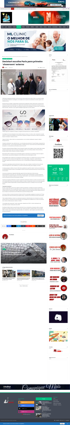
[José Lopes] (58, 227)
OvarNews (5, 67)
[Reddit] (32, 226)
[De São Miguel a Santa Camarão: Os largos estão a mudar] (9, 273)
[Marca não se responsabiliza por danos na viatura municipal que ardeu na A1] (38, 408)
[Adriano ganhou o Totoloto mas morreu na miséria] (38, 403)
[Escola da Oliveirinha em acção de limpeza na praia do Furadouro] (23, 273)
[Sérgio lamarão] (58, 259)
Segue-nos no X (52, 357)
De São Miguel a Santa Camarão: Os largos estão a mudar (8, 279)
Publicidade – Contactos (57, 404)
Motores (49, 26)
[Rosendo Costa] (58, 279)
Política (23, 26)
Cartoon (45, 26)
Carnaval (27, 26)
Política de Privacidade (57, 403)
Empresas (19, 26)
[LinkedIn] (18, 226)
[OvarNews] (6, 17)
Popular (43, 398)
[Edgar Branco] (58, 203)
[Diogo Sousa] (58, 218)
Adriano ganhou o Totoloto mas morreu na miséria (46, 402)
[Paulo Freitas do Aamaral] (58, 236)
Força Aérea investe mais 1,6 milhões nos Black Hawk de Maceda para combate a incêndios (29, 8)
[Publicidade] (58, 130)
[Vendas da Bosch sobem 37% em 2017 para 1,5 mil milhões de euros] (38, 273)
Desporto (9, 26)
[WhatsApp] (58, 150)
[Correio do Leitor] (58, 288)
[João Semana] (58, 248)
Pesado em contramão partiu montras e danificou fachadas (46, 415)
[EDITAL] (58, 70)
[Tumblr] (23, 226)
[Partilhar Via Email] (37, 226)
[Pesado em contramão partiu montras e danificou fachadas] (38, 415)
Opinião (37, 26)
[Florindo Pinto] (58, 297)
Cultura (14, 26)
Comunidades (54, 26)
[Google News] (23, 222)
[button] (35, 423)
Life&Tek (32, 26)
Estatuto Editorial (56, 401)
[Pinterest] (28, 226)
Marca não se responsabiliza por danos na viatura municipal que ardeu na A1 (46, 409)
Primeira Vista (9, 58)
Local (6, 26)
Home (4, 56)
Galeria (41, 26)
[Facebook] (8, 226)
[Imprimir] (42, 226)
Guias (64, 26)
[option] (24, 253)
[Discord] (58, 317)
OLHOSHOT (67, 420)
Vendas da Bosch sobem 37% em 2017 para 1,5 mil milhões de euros (38, 279)
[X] (13, 226)
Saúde (60, 26)
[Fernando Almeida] (58, 269)
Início (2, 26)
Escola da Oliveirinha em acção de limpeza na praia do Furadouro (23, 279)
